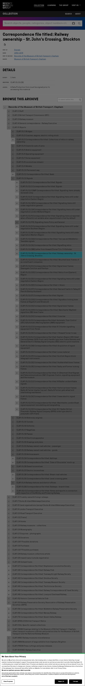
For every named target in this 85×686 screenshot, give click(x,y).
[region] (42, 670)
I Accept (75, 681)
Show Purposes (8, 681)
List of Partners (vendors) (9, 676)
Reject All (61, 681)
